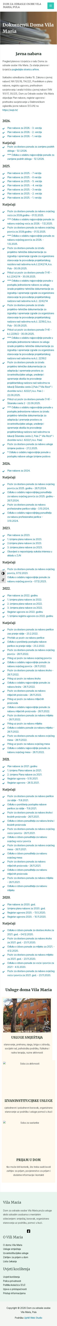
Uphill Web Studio (33, 1317)
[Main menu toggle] (50, 5)
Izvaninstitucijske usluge (29, 1101)
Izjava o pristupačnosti (15, 1289)
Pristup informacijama (14, 1293)
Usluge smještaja (27, 1037)
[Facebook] (28, 1231)
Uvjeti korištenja (11, 1276)
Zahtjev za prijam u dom (15, 1257)
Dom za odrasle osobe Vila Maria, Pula (22, 5)
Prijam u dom (28, 1160)
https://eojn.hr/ (10, 110)
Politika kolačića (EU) (14, 1285)
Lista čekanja (10, 1261)
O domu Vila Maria (12, 1245)
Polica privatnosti (12, 1281)
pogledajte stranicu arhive (25, 69)
